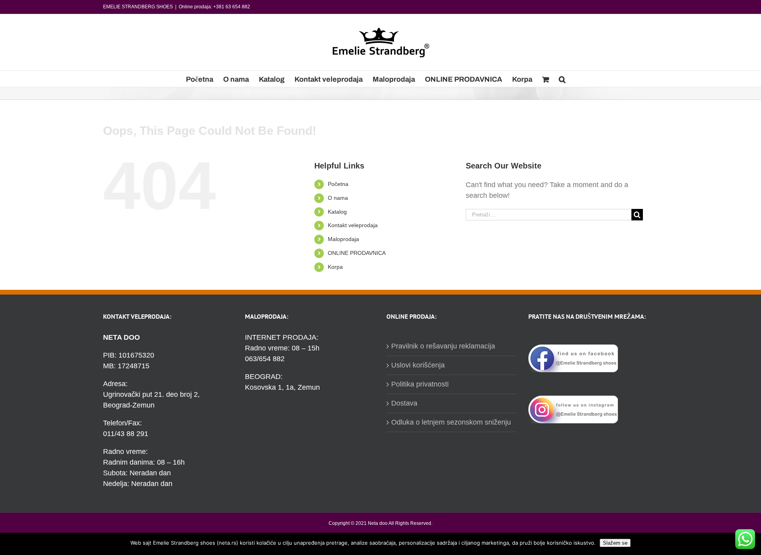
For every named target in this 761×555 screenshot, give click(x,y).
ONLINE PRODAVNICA (357, 253)
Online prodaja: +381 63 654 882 (214, 7)
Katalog (337, 212)
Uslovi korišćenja (418, 365)
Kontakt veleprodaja (353, 225)
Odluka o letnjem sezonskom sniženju (451, 422)
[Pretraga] (562, 79)
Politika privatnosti (420, 384)
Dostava (404, 403)
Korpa (335, 267)
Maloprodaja (343, 239)
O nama (338, 198)
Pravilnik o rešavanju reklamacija (443, 346)
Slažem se (615, 543)
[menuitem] (199, 79)
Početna (338, 184)
